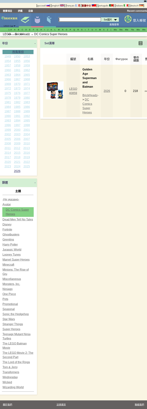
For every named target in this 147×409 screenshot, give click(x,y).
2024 (17, 166)
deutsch (134, 5)
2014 (7, 152)
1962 (26, 70)
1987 (7, 111)
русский (41, 5)
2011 (7, 148)
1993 (7, 120)
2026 (17, 171)
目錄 (30, 10)
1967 (17, 79)
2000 (17, 129)
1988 (17, 111)
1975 (7, 93)
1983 (26, 102)
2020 (7, 161)
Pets (5, 299)
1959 (26, 65)
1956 (26, 61)
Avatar (7, 204)
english (56, 5)
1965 (26, 74)
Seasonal (9, 309)
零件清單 (50, 20)
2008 (7, 143)
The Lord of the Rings (16, 362)
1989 (26, 111)
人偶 (37, 20)
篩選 (5, 182)
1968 (26, 79)
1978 (7, 97)
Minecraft (8, 264)
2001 (26, 129)
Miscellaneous (12, 278)
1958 (17, 65)
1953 (26, 56)
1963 (7, 74)
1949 (7, 56)
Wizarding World (13, 387)
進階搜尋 (114, 24)
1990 (7, 116)
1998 (26, 125)
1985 (17, 106)
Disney (7, 224)
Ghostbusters (11, 234)
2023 (7, 166)
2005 (7, 139)
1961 (17, 70)
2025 (26, 166)
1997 (17, 125)
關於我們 (7, 404)
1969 (7, 83)
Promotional (10, 304)
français (70, 5)
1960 (7, 70)
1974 (26, 88)
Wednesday (10, 377)
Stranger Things (13, 324)
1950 (17, 56)
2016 (26, 152)
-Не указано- (11, 199)
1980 (26, 97)
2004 (26, 134)
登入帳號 (139, 20)
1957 (7, 65)
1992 (26, 116)
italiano (120, 5)
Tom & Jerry (10, 367)
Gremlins (8, 239)
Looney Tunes (12, 254)
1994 (17, 120)
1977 (26, 93)
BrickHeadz (89, 95)
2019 (26, 157)
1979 (17, 97)
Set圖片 (25, 20)
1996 (7, 125)
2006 (17, 139)
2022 (26, 161)
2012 (17, 148)
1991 (17, 116)
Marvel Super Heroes (16, 259)
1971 (26, 83)
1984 (7, 106)
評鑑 (20, 10)
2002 (7, 134)
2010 (26, 143)
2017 (7, 157)
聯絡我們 (139, 404)
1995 (26, 120)
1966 (7, 79)
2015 (17, 152)
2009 (17, 143)
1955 (17, 61)
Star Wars (9, 319)
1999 (7, 129)
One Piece (9, 294)
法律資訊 (61, 404)
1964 (17, 74)
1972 (7, 88)
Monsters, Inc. (11, 284)
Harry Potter (10, 244)
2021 (17, 161)
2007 (26, 139)
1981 (7, 102)
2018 (17, 157)
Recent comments (137, 10)
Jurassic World (12, 249)
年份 (5, 43)
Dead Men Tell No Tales (18, 219)
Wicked (7, 382)
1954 (7, 61)
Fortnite (7, 229)
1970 (17, 83)
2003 (17, 134)
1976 (17, 93)
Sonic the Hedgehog (16, 314)
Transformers (11, 372)
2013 (26, 148)
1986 (26, 106)
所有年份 (18, 51)
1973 (17, 88)
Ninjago (8, 289)
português (103, 5)
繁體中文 (87, 5)
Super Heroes (11, 329)
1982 (17, 102)
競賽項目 (7, 10)
